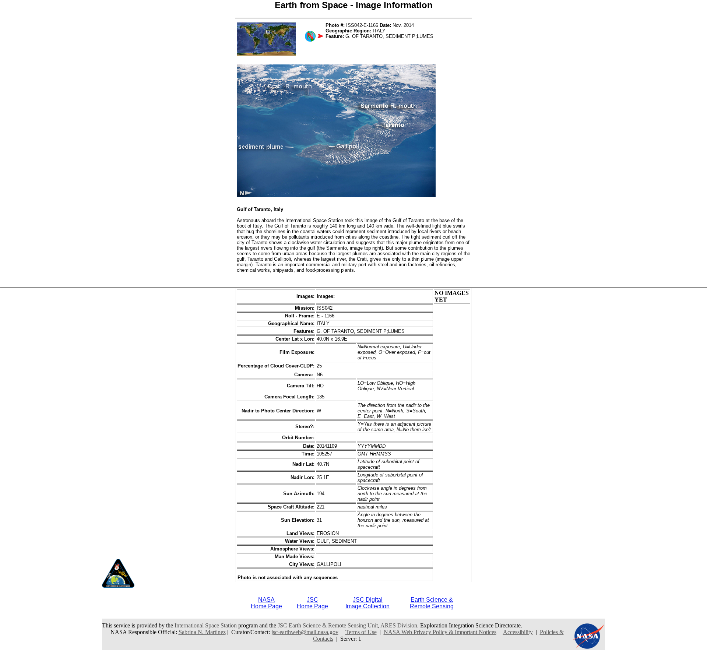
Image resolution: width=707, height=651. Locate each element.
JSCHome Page (312, 603)
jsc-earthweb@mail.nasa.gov (304, 632)
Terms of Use (361, 632)
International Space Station (206, 625)
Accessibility (518, 632)
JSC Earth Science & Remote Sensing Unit (328, 625)
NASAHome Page (266, 603)
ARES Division (398, 625)
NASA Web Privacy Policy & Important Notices (440, 632)
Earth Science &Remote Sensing (432, 603)
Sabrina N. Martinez (202, 632)
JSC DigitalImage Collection (367, 603)
